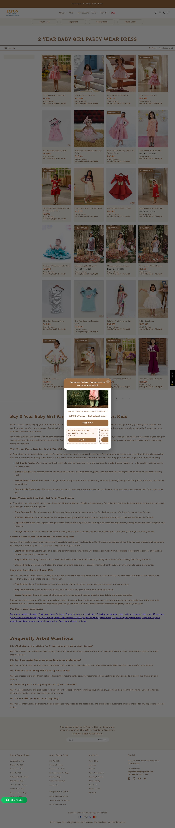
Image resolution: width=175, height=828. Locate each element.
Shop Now (82, 440)
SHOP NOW (87, 423)
